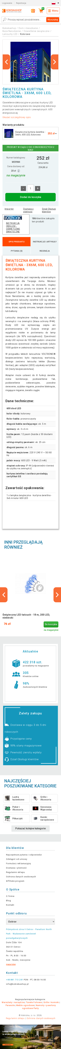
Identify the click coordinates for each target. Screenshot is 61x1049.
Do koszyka (51, 624)
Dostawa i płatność (28, 210)
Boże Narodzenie (12, 31)
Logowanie (7, 3)
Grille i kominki (51, 1002)
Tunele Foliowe (34, 1002)
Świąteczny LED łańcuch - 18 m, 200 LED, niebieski (26, 616)
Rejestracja (21, 3)
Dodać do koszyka (30, 197)
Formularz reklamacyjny (18, 863)
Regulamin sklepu (15, 872)
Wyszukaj (52, 19)
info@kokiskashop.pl (17, 984)
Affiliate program (15, 881)
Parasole (10, 1005)
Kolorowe (25, 34)
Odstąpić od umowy (16, 859)
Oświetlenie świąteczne (36, 31)
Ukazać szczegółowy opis (17, 117)
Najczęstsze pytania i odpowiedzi (24, 855)
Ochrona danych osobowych (21, 876)
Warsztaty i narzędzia (13, 1002)
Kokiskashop (9, 28)
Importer (9, 209)
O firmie (10, 896)
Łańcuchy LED (10, 34)
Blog (8, 900)
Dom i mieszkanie (28, 28)
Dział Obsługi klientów (49, 210)
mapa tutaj (11, 964)
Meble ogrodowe (25, 1005)
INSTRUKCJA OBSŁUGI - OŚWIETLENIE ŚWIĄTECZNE (13, 227)
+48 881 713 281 (14, 979)
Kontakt (10, 905)
